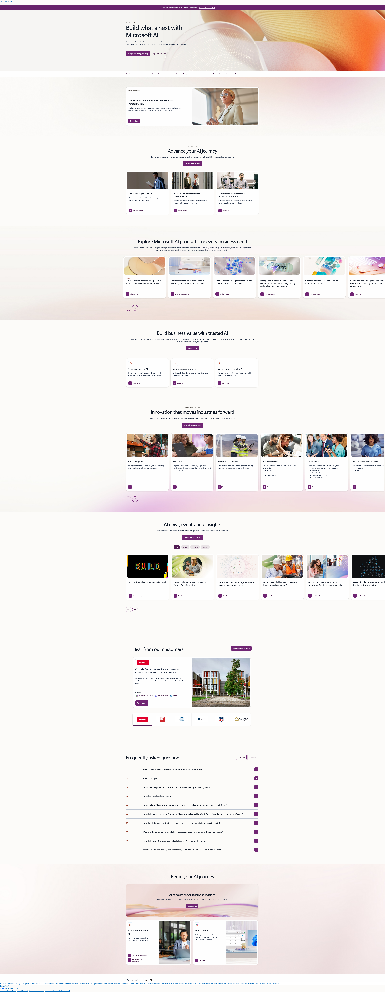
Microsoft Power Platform (170, 983)
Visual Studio (196, 983)
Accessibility (266, 983)
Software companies (185, 983)
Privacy (31, 991)
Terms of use (49, 991)
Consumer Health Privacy (8, 991)
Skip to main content (7, 1)
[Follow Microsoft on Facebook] (141, 980)
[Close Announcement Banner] (256, 7)
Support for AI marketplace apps (117, 983)
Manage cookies (39, 991)
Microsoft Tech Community (137, 983)
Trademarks (57, 991)
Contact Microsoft (22, 991)
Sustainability (274, 983)
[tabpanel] (192, 583)
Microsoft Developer (90, 983)
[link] (133, 74)
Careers (203, 983)
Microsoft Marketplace (154, 983)
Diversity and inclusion (254, 983)
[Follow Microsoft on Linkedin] (150, 980)
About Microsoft (211, 983)
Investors (244, 983)
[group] (192, 106)
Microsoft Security (14, 983)
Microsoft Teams (163, 696)
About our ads (65, 991)
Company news (222, 983)
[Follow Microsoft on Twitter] (145, 980)
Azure (175, 696)
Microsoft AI (4, 983)
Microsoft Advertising (51, 983)
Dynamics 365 (29, 983)
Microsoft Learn (102, 983)
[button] (142, 719)
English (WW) (4, 986)
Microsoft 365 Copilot (146, 696)
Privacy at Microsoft (234, 983)
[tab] (177, 547)
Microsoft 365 (38, 983)
